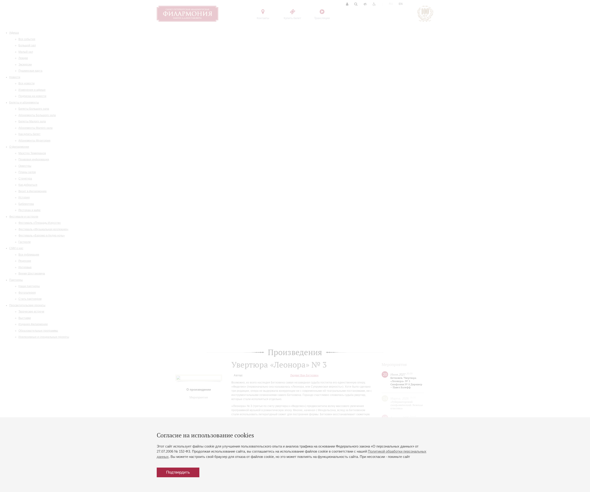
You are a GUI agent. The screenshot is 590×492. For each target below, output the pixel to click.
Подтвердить (178, 472)
